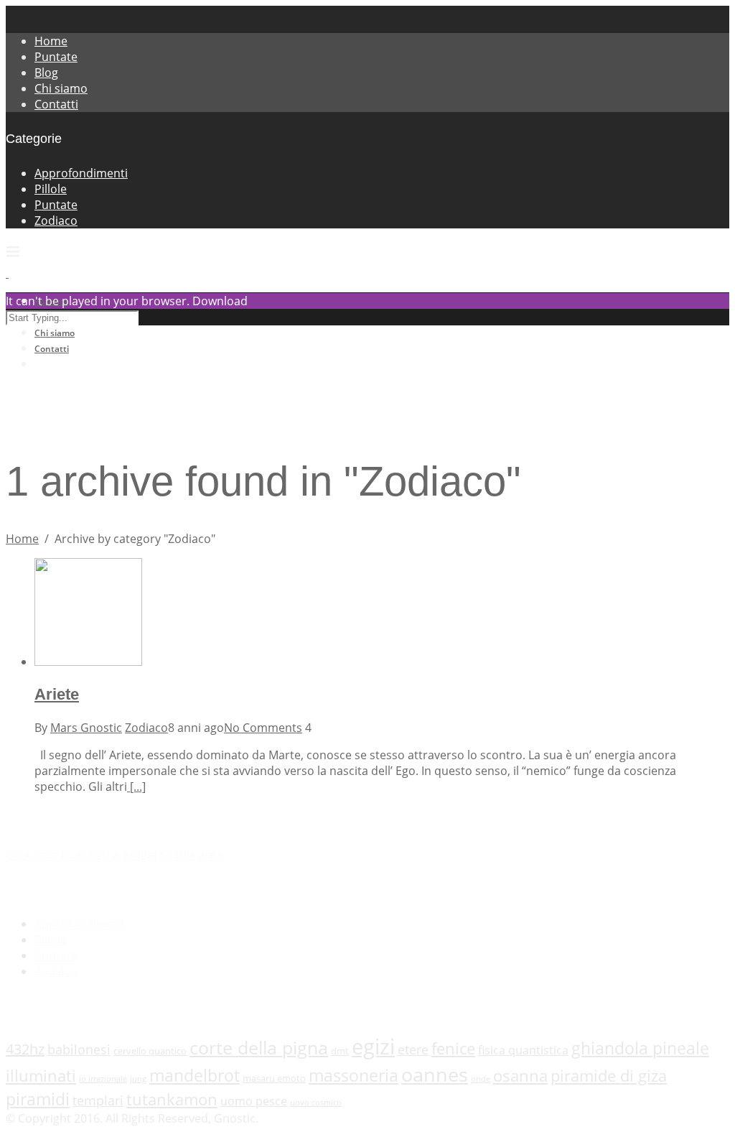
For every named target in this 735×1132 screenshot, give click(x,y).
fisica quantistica (523, 1050)
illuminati (41, 1075)
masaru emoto (274, 1078)
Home (50, 41)
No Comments (263, 728)
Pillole (50, 189)
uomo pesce (253, 1101)
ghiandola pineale (640, 1047)
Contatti (56, 104)
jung (138, 1079)
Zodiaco (56, 220)
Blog (46, 72)
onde (480, 1079)
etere (413, 1049)
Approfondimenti (81, 173)
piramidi (38, 1098)
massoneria (353, 1075)
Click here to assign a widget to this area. (115, 855)
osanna (520, 1075)
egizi (373, 1046)
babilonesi (79, 1049)
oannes (434, 1074)
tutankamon (171, 1099)
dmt (340, 1050)
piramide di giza (609, 1075)
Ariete (56, 694)
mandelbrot (194, 1075)
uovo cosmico (316, 1103)
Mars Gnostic (86, 728)
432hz (25, 1049)
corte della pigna (258, 1047)
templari (97, 1100)
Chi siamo (61, 88)
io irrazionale (103, 1079)
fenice (453, 1048)
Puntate (56, 57)
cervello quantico (150, 1050)
